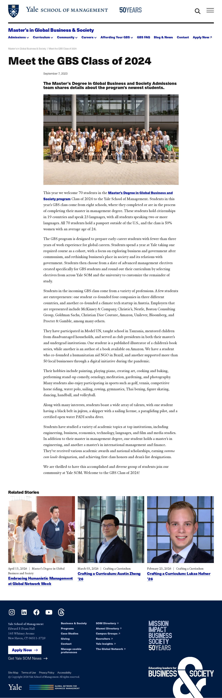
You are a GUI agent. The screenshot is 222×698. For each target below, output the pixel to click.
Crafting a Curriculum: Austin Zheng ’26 (109, 576)
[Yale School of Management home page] (58, 11)
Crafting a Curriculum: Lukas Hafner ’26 (178, 576)
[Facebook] (36, 615)
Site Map (13, 672)
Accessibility (64, 672)
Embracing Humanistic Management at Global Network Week (40, 580)
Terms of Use (28, 672)
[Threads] (61, 615)
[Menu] (210, 10)
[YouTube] (49, 615)
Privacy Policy (46, 672)
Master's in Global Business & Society (51, 29)
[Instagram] (11, 615)
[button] (18, 36)
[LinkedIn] (24, 615)
